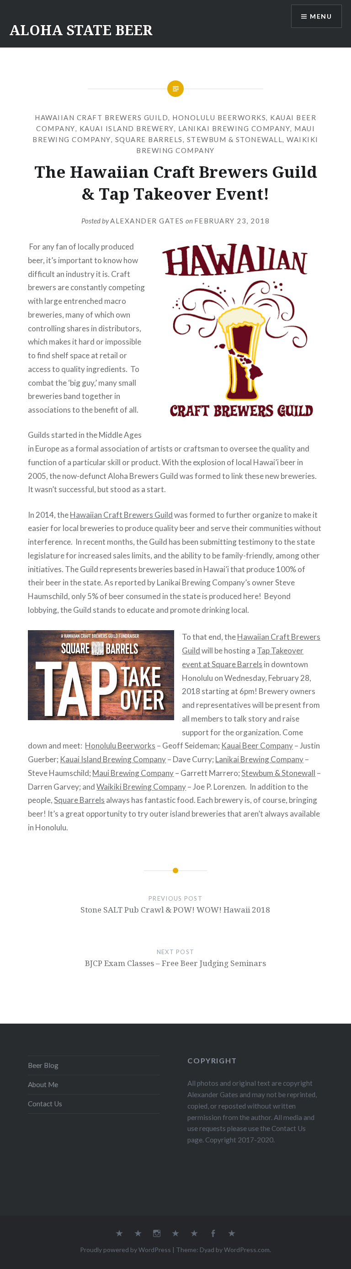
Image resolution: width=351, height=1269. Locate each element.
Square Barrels (149, 139)
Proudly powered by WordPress (125, 1249)
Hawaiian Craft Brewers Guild (101, 117)
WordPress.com (247, 1249)
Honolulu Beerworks (219, 117)
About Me (43, 1084)
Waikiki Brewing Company (141, 786)
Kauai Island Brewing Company (113, 759)
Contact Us (45, 1103)
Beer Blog (43, 1065)
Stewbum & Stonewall (235, 139)
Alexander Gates (147, 221)
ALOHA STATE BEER (80, 30)
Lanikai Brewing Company (234, 128)
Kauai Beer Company (257, 745)
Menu (321, 16)
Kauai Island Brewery (127, 128)
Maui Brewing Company (133, 773)
